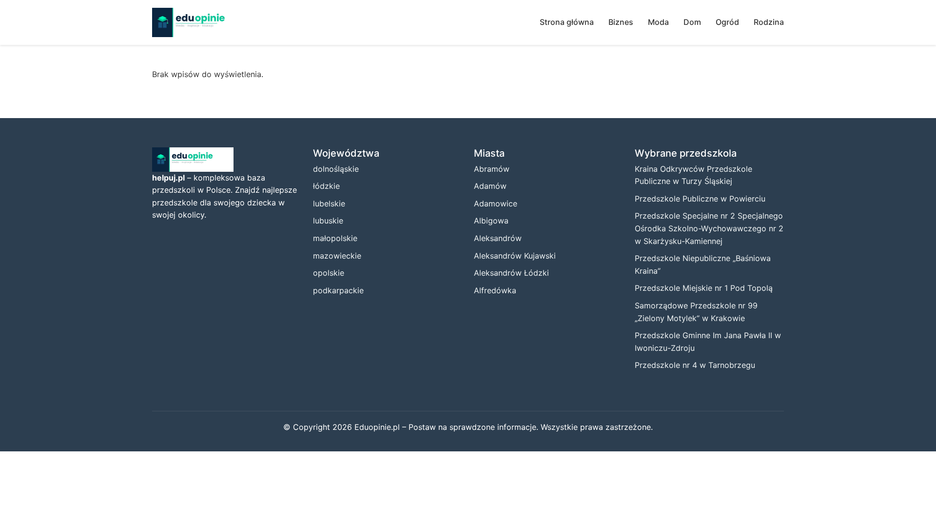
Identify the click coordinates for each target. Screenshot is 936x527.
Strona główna (567, 22)
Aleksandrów (498, 238)
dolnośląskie (336, 169)
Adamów (490, 186)
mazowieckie (337, 256)
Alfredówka (495, 290)
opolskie (328, 273)
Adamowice (495, 203)
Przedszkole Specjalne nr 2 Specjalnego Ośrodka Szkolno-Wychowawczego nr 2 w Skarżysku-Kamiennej (709, 228)
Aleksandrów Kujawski (515, 256)
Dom (692, 22)
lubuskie (328, 220)
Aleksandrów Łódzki (511, 273)
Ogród (727, 22)
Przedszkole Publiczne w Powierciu (700, 198)
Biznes (620, 22)
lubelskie (329, 203)
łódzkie (326, 186)
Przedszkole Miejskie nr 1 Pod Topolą (704, 288)
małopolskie (335, 238)
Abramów (491, 169)
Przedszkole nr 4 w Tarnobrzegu (695, 365)
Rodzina (769, 22)
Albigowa (491, 220)
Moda (658, 22)
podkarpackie (338, 290)
